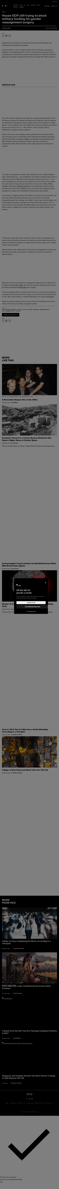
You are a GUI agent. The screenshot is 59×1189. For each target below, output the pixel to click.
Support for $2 (31, 602)
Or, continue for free (31, 611)
